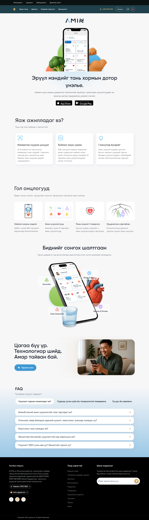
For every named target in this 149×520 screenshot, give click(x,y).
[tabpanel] (74, 429)
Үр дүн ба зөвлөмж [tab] (122, 401)
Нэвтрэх (120, 9)
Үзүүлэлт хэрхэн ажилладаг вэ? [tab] (34, 401)
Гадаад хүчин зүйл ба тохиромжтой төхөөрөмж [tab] (81, 401)
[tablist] (75, 401)
